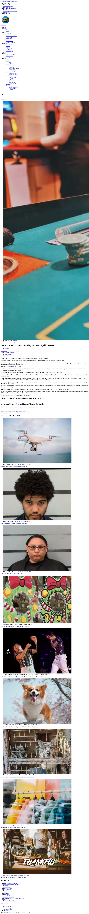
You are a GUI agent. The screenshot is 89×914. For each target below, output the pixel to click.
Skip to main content (5, 1)
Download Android (10, 42)
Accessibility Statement (8, 895)
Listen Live (8, 33)
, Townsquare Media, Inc (15, 912)
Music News (6, 12)
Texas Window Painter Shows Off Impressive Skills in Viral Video (15, 626)
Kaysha (9, 340)
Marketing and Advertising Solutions (11, 884)
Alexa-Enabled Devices (11, 36)
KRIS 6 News (10, 366)
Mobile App (8, 34)
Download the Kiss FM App (9, 8)
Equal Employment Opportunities (10, 883)
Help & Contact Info (10, 54)
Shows (7, 31)
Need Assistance (7, 887)
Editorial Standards (7, 888)
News (7, 413)
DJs (7, 29)
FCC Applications (7, 889)
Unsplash (15, 340)
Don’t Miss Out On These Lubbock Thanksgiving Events (13, 877)
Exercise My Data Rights (8, 897)
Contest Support (9, 51)
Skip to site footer (13, 1)
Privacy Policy (6, 894)
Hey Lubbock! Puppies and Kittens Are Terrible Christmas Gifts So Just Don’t (18, 777)
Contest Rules (9, 48)
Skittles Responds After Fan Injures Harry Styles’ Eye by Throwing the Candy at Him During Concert (23, 676)
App (4, 39)
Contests (8, 46)
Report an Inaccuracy (8, 890)
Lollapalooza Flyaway (8, 6)
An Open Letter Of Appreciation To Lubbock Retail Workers (14, 827)
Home (4, 27)
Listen (4, 32)
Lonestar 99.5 (4, 351)
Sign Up (8, 47)
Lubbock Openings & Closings (10, 11)
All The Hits (3, 25)
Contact (5, 53)
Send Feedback (9, 56)
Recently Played (9, 38)
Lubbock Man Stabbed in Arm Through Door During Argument (15, 573)
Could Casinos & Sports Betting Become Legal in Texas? (16, 411)
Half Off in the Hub (7, 7)
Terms (4, 892)
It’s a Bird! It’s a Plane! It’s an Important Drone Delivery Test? (14, 466)
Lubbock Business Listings (9, 900)
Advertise (8, 57)
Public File (5, 885)
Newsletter (5, 52)
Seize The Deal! (9, 44)
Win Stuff (5, 43)
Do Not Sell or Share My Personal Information (13, 898)
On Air (4, 28)
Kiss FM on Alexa (7, 9)
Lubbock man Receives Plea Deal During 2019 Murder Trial (14, 523)
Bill (1, 363)
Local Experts (9, 49)
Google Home (9, 37)
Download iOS (9, 41)
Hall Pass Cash (6, 4)
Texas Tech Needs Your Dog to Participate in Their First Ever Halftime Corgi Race (19, 726)
